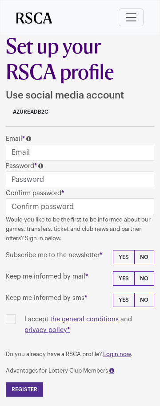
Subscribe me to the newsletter (53, 255)
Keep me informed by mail (45, 276)
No (144, 257)
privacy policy (45, 330)
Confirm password (33, 193)
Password (20, 166)
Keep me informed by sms (45, 298)
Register (24, 389)
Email (14, 138)
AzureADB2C (30, 112)
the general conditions (84, 319)
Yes (124, 257)
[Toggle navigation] (131, 17)
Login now (117, 354)
